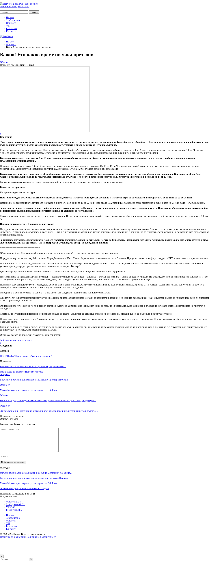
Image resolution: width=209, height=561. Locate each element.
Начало (10, 17)
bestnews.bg (6, 340)
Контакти (11, 31)
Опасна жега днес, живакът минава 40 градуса (24, 488)
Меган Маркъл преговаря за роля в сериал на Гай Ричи (29, 483)
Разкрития (11, 28)
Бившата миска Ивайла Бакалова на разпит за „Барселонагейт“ (33, 366)
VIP (8, 25)
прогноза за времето (22, 340)
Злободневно (13, 20)
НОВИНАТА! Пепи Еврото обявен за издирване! (26, 356)
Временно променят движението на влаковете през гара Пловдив (34, 478)
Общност (11, 23)
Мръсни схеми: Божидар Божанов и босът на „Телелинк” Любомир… (36, 473)
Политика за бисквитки (12, 537)
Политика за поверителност (41, 537)
